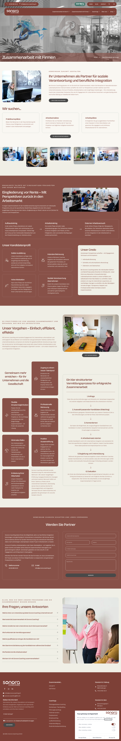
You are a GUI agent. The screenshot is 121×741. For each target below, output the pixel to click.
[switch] (113, 724)
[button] (30, 613)
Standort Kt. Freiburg (102, 682)
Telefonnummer (14, 565)
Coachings (95, 11)
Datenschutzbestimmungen (25, 721)
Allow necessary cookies (85, 724)
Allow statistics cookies (85, 727)
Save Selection (97, 737)
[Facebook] (4, 689)
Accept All (112, 737)
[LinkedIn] (12, 689)
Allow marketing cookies (85, 730)
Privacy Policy (108, 719)
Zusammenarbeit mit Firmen (80, 11)
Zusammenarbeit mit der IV (60, 11)
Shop (111, 11)
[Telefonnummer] (6, 565)
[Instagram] (8, 689)
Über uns (104, 11)
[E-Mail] (33, 565)
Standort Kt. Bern (101, 700)
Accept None (82, 737)
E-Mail (37, 565)
